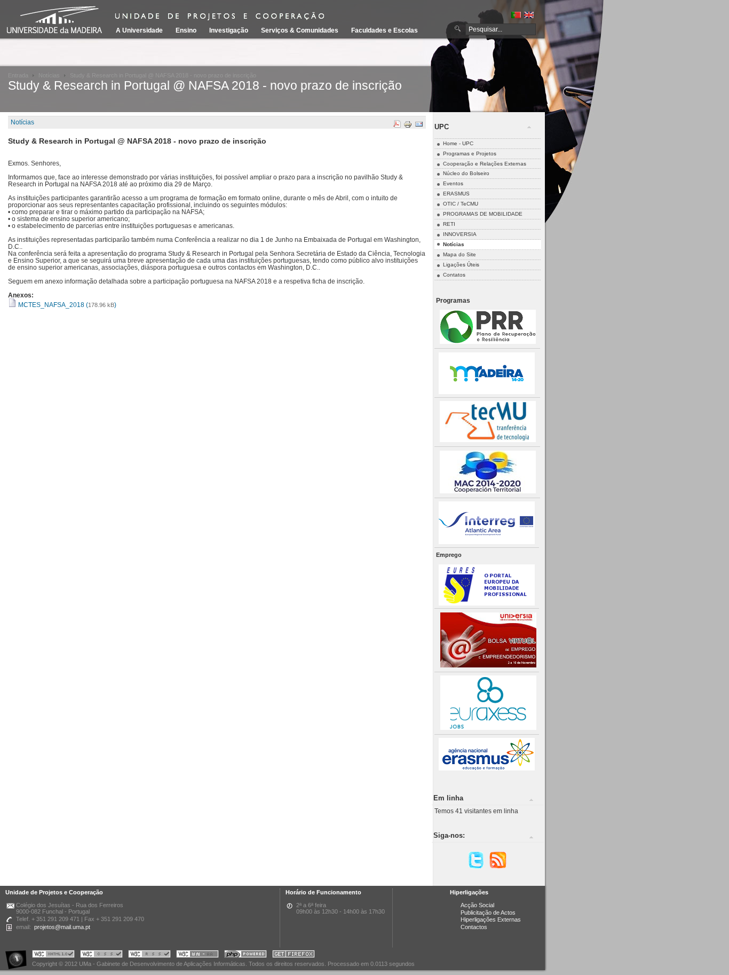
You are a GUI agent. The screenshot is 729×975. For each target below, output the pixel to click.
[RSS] (497, 867)
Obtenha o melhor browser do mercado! (293, 955)
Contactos (474, 927)
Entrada (18, 75)
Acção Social (477, 905)
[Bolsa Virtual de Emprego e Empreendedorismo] (488, 666)
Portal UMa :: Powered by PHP (245, 955)
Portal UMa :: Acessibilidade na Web (18, 955)
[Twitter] (476, 867)
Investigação (228, 30)
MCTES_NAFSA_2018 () (66, 304)
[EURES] (487, 604)
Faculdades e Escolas (384, 30)
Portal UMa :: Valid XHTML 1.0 (53, 955)
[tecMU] (488, 440)
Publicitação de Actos (488, 912)
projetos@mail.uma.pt (62, 927)
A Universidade (139, 30)
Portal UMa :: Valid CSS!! (101, 955)
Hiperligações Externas (491, 919)
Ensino (186, 30)
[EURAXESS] (488, 728)
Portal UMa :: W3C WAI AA (197, 955)
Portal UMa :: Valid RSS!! (149, 955)
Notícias (49, 75)
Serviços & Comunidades (299, 30)
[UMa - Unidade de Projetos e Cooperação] (58, 21)
